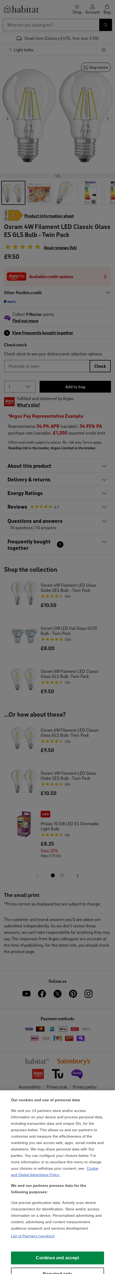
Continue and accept (57, 1258)
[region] (57, 1182)
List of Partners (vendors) (33, 1236)
